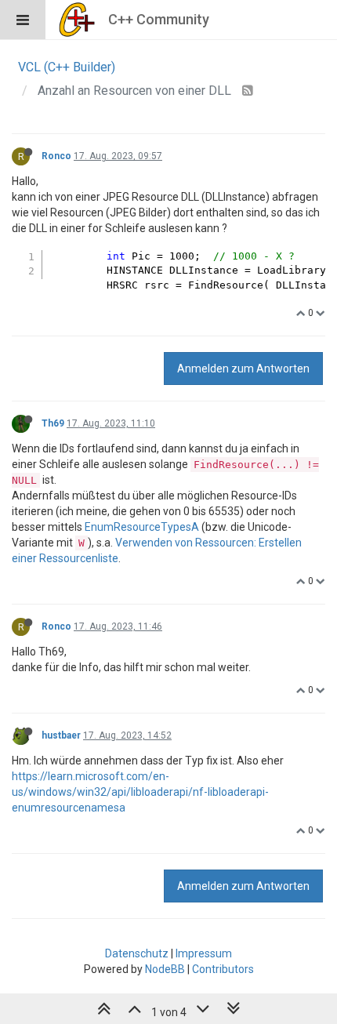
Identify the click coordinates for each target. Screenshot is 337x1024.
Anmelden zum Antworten (243, 368)
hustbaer (61, 735)
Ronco (56, 156)
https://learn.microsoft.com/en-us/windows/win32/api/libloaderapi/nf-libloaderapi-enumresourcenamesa (140, 792)
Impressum (204, 953)
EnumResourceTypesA (142, 527)
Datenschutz (136, 953)
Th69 (53, 423)
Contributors (223, 969)
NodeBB (165, 969)
